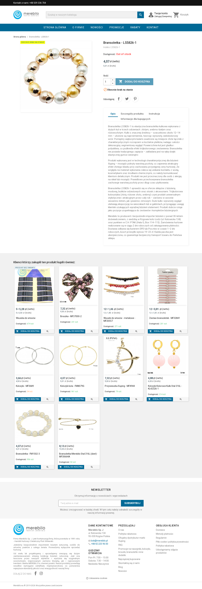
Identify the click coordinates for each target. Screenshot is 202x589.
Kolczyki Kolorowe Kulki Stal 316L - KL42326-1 (165, 387)
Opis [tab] (113, 113)
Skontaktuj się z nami (129, 563)
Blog (120, 567)
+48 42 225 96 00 (99, 544)
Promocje (116, 27)
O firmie (78, 27)
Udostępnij (119, 99)
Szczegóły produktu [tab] (132, 113)
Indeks (106, 47)
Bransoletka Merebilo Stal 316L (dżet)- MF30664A (78, 455)
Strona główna (55, 27)
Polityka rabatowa (127, 534)
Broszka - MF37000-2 (71, 316)
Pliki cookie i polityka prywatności (172, 541)
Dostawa (160, 530)
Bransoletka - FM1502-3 (28, 453)
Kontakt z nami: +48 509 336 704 (29, 3)
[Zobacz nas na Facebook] (35, 573)
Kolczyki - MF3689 (25, 386)
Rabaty (135, 27)
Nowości (97, 27)
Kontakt (153, 27)
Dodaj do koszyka (134, 81)
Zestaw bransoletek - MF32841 (164, 318)
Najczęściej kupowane (129, 559)
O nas (121, 530)
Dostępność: (109, 54)
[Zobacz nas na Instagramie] (41, 573)
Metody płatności (164, 534)
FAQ (120, 545)
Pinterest (135, 99)
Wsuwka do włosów (26, 318)
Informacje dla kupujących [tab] (135, 119)
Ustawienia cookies (98, 578)
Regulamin (161, 538)
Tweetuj (127, 99)
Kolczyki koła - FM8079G (72, 386)
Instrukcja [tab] (154, 113)
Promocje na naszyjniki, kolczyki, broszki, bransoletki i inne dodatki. (134, 552)
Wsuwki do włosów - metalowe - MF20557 (119, 319)
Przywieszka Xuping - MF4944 (120, 386)
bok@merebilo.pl (99, 540)
